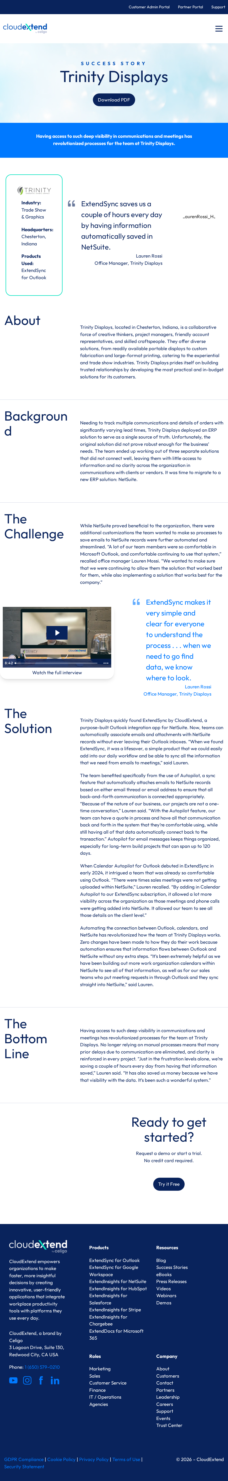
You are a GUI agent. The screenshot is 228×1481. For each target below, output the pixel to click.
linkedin (55, 1380)
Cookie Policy (61, 1459)
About (162, 1368)
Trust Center (169, 1425)
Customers (167, 1376)
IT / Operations (105, 1397)
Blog (161, 1260)
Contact (164, 1383)
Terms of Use (126, 1459)
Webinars (166, 1295)
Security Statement (24, 1466)
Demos (163, 1303)
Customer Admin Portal (149, 6)
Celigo (16, 1340)
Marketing (100, 1368)
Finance (97, 1390)
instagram (27, 1380)
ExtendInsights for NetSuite (117, 1281)
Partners (165, 1390)
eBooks (164, 1274)
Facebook (41, 1380)
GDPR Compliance (24, 1459)
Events (163, 1418)
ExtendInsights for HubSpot (118, 1288)
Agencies (98, 1404)
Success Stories (172, 1267)
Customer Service (108, 1383)
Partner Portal (190, 6)
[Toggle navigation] (219, 28)
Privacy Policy (94, 1459)
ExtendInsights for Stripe (115, 1309)
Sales (94, 1376)
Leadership (168, 1397)
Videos (163, 1288)
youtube (13, 1380)
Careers (164, 1404)
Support (218, 6)
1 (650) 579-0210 (42, 1367)
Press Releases (171, 1281)
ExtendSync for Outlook (114, 1260)
